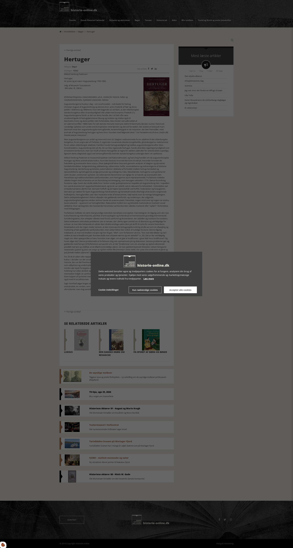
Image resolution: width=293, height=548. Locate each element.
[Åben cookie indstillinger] (3, 545)
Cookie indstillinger (108, 289)
